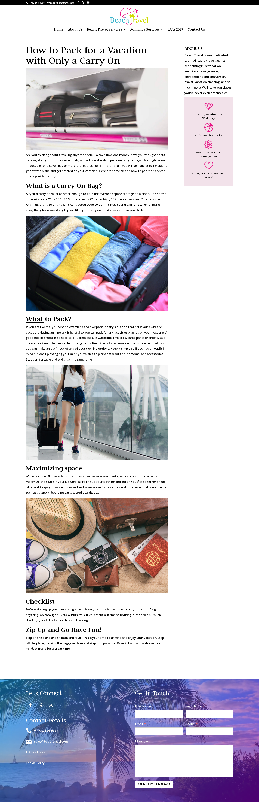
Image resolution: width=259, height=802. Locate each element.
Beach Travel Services (104, 29)
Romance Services (145, 29)
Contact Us (196, 29)
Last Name (193, 706)
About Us (75, 29)
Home (59, 29)
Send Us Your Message (154, 784)
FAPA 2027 (175, 29)
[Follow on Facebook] (30, 705)
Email (139, 724)
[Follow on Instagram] (50, 705)
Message (141, 741)
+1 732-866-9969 (46, 730)
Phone (190, 724)
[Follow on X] (40, 705)
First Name (143, 706)
